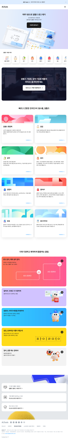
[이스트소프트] (4, 430)
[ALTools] (5, 422)
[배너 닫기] (66, 2)
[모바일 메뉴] (65, 6)
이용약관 (9, 426)
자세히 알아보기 (34, 25)
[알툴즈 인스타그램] (16, 422)
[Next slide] (40, 46)
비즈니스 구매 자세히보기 (33, 88)
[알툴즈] (5, 6)
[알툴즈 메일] (24, 422)
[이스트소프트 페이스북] (21, 422)
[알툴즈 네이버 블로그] (11, 422)
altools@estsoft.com (10, 433)
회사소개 (3, 426)
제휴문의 (38, 426)
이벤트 (44, 426)
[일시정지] (36, 46)
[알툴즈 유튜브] (19, 422)
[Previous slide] (27, 46)
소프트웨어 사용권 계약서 (29, 426)
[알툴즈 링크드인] (13, 422)
